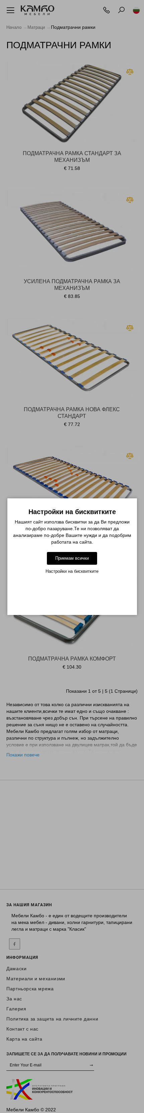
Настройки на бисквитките (72, 571)
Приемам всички (72, 558)
